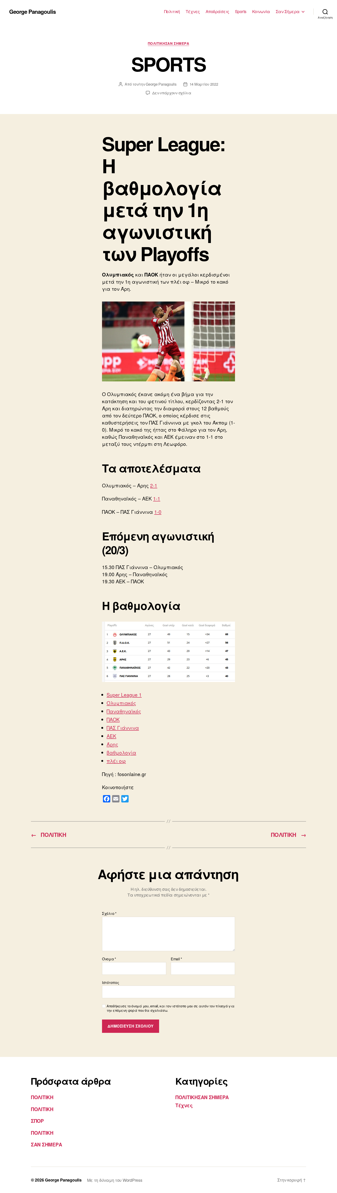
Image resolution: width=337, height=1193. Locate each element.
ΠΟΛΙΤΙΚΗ (42, 1097)
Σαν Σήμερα (288, 11)
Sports (240, 11)
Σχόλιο (109, 913)
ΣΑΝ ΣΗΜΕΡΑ (46, 1144)
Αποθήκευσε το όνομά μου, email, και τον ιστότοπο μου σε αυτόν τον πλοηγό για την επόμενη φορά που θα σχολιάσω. (170, 1008)
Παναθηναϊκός (124, 711)
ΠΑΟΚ (113, 719)
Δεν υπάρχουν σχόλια (171, 92)
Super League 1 (124, 694)
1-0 (157, 511)
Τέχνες (193, 11)
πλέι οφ (116, 760)
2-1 (153, 485)
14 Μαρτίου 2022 (204, 84)
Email (176, 959)
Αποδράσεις (217, 11)
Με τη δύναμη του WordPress (114, 1180)
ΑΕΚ (111, 735)
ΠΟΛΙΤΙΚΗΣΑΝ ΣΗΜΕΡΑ (168, 43)
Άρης (112, 744)
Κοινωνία (261, 11)
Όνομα (109, 959)
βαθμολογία (121, 752)
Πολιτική (172, 11)
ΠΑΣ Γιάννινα (123, 727)
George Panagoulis (32, 11)
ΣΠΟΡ (37, 1120)
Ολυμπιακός (121, 702)
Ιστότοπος (110, 982)
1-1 (156, 498)
